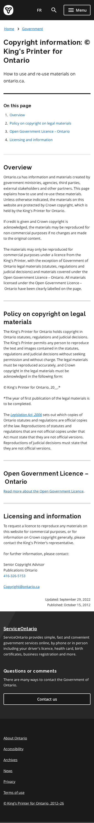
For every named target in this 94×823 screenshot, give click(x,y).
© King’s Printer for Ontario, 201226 (33, 803)
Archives (10, 759)
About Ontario (15, 738)
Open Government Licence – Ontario (40, 131)
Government (32, 28)
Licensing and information (31, 139)
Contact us (47, 699)
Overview (17, 114)
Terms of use (13, 792)
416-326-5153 (14, 575)
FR (39, 10)
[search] (54, 10)
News (7, 770)
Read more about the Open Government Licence (43, 491)
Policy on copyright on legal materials (40, 123)
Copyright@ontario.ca (21, 586)
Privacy (9, 781)
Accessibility (13, 748)
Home (9, 28)
